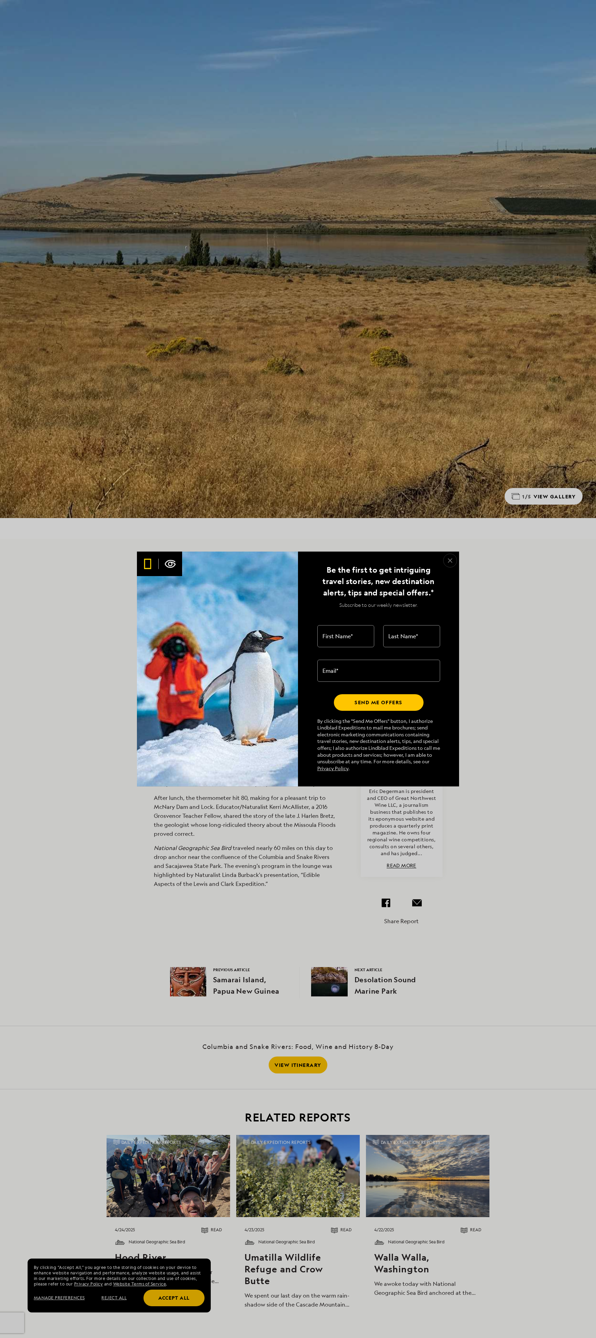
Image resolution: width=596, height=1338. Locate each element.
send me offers (378, 702)
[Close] (450, 560)
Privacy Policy (332, 768)
